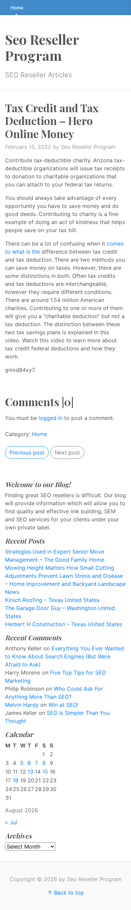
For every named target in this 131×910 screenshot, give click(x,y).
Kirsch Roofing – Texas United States (52, 600)
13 (30, 771)
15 (45, 771)
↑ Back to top (65, 892)
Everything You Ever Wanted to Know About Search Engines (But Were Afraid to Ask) (64, 656)
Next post (67, 452)
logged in (50, 418)
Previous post (26, 452)
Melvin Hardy (22, 704)
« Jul (11, 822)
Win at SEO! (63, 704)
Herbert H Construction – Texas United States (63, 624)
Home (16, 7)
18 (15, 780)
